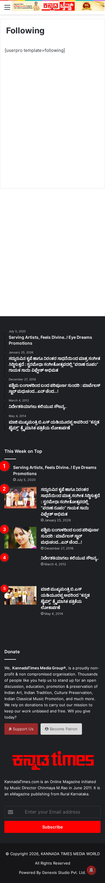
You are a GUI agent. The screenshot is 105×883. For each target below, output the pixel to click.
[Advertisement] (52, 116)
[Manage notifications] (91, 870)
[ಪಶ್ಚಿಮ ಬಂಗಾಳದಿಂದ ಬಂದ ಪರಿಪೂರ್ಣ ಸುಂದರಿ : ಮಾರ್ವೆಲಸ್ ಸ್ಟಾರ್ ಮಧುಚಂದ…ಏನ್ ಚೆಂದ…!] (20, 537)
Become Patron (63, 729)
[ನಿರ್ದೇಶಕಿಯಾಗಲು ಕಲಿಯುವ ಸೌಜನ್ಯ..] (20, 568)
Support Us (23, 729)
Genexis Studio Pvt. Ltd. (64, 872)
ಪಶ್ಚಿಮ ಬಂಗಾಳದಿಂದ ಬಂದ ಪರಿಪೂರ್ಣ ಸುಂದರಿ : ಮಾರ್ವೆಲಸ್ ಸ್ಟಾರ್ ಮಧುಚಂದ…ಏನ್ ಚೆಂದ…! (70, 536)
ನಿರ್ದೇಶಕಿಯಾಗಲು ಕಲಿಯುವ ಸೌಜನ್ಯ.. (70, 557)
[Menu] (7, 7)
